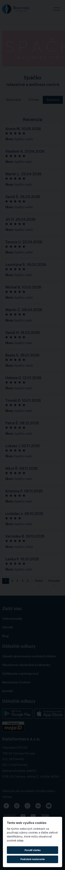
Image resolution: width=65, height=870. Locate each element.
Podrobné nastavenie (32, 859)
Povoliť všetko (33, 850)
